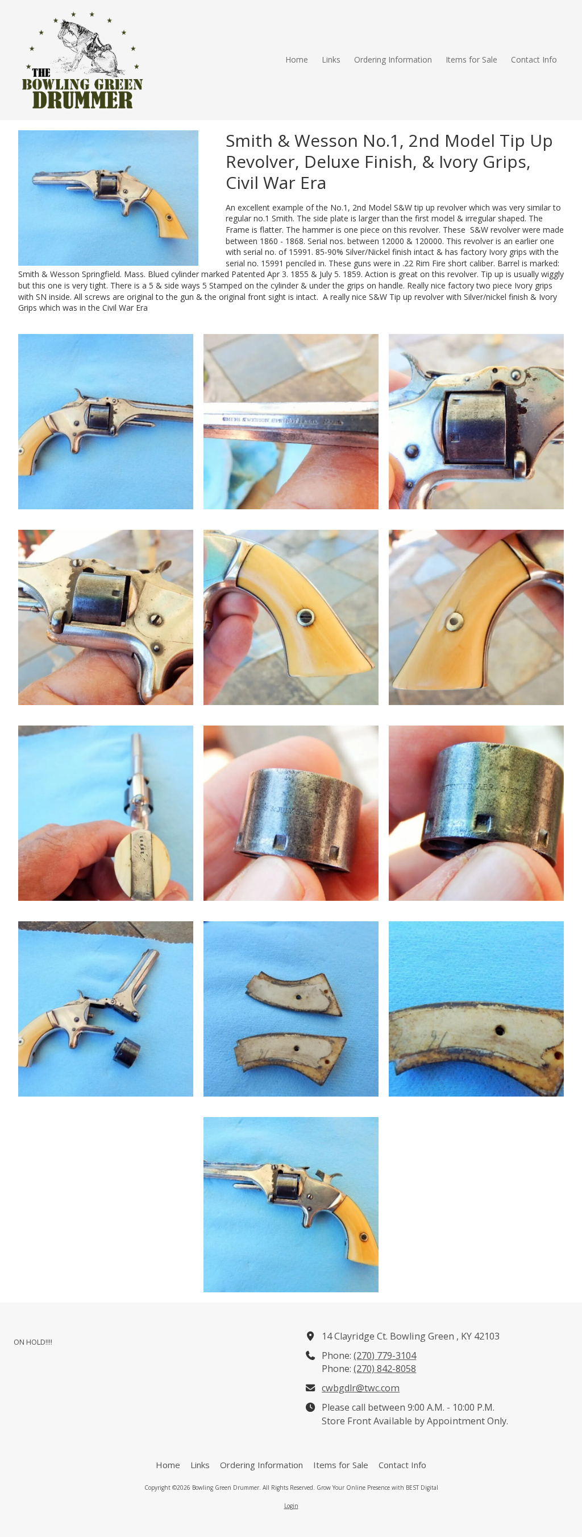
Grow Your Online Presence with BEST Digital (377, 1487)
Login (291, 1506)
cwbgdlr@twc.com (361, 1388)
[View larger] (105, 421)
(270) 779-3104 (385, 1355)
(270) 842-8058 (385, 1368)
